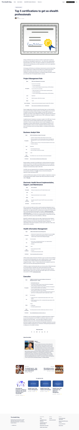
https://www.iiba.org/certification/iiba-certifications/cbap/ (38, 158)
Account (50, 418)
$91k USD (28, 177)
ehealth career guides (19, 7)
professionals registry (37, 271)
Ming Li (18, 17)
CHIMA (53, 234)
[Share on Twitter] (34, 332)
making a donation (46, 357)
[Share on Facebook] (31, 332)
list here (48, 236)
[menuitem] (15, 2)
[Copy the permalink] (47, 332)
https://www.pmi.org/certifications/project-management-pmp (40, 105)
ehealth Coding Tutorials (43, 427)
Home (41, 418)
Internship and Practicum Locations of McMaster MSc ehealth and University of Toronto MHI (21, 391)
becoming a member (37, 357)
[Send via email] (45, 332)
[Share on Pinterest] (37, 332)
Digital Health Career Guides (44, 425)
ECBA (37, 170)
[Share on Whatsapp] (39, 332)
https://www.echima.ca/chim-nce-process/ (36, 254)
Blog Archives (61, 425)
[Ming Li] (29, 345)
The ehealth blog (6, 2)
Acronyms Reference (62, 423)
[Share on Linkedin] (42, 332)
